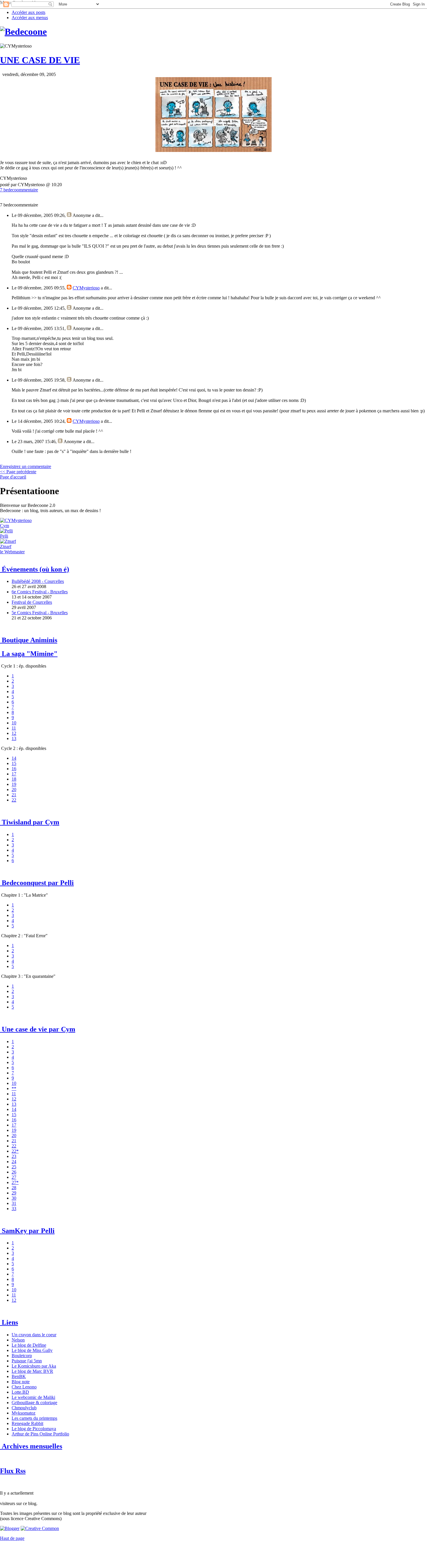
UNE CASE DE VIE (40, 60)
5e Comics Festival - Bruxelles (40, 612)
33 (14, 1208)
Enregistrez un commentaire (25, 466)
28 (14, 1187)
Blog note (21, 1381)
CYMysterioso (86, 287)
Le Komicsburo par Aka (34, 1366)
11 (14, 728)
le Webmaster (12, 551)
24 (14, 1161)
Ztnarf (5, 546)
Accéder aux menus (30, 17)
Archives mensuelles (31, 1446)
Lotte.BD (20, 1392)
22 (14, 799)
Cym (4, 525)
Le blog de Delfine (29, 1345)
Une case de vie (37, 1029)
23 (14, 1156)
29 (14, 1192)
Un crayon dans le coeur (34, 1334)
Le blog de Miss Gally (32, 1350)
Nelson (18, 1339)
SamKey (27, 1230)
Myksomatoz (23, 1413)
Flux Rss (13, 1471)
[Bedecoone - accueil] (23, 31)
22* (15, 1151)
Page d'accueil (13, 476)
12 (14, 733)
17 (14, 773)
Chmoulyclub (24, 1407)
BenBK (19, 1376)
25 (14, 1166)
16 (14, 768)
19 (14, 784)
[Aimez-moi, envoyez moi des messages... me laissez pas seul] (8, 541)
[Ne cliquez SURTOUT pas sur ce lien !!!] (6, 530)
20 (14, 789)
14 (14, 758)
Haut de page (12, 1538)
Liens (9, 1322)
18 (14, 779)
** (14, 1088)
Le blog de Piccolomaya (34, 1428)
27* (15, 1182)
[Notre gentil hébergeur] (9, 1528)
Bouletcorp (22, 1355)
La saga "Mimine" (29, 653)
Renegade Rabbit (27, 1423)
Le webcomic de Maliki (33, 1397)
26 (14, 1172)
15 (14, 763)
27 (14, 1177)
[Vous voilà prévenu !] (40, 1528)
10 (14, 722)
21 (14, 794)
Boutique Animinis (28, 640)
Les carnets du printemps (34, 1418)
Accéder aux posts (28, 12)
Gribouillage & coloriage (34, 1402)
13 (14, 738)
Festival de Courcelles (32, 602)
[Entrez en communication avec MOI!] (16, 520)
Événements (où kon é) (34, 569)
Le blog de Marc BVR (32, 1371)
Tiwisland (29, 822)
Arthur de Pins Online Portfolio (40, 1433)
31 (14, 1203)
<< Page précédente (18, 471)
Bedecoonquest (37, 882)
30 (14, 1198)
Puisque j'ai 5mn (27, 1360)
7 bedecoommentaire (19, 189)
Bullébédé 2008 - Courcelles (38, 581)
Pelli (4, 536)
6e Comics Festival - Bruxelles (40, 591)
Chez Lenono (24, 1386)
